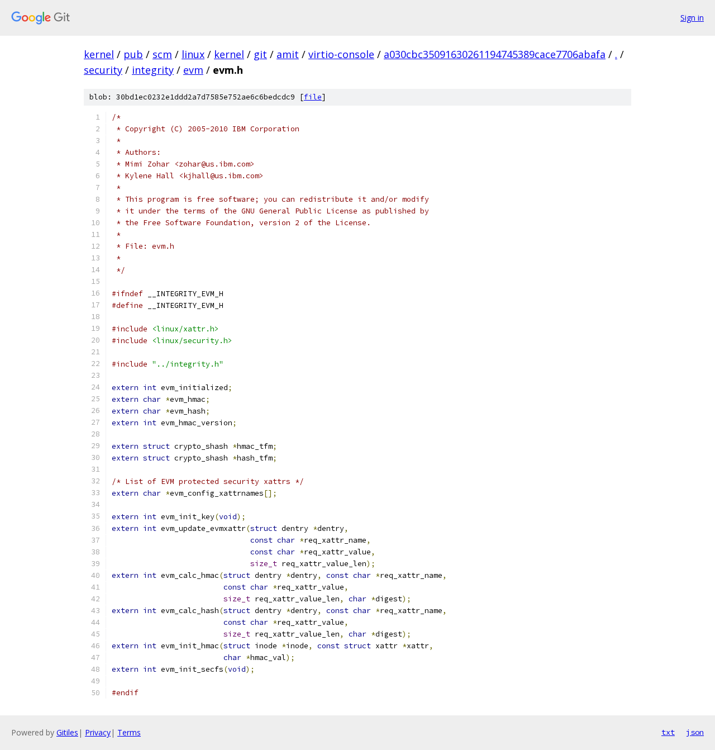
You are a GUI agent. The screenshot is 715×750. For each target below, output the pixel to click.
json (695, 732)
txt (668, 732)
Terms (129, 732)
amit (288, 54)
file (313, 97)
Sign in (692, 17)
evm (193, 70)
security (103, 70)
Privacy (98, 732)
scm (162, 54)
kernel (99, 54)
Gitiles (67, 732)
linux (193, 54)
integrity (153, 70)
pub (133, 54)
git (260, 54)
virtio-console (341, 54)
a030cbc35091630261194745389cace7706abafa (495, 54)
